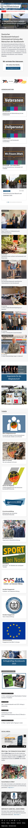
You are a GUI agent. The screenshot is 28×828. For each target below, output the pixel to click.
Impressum (19, 822)
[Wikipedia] (17, 820)
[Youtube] (12, 820)
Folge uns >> (11, 787)
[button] (26, 22)
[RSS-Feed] (19, 820)
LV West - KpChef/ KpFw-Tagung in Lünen (12, 723)
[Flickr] (15, 820)
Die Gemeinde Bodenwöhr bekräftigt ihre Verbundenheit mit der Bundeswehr (11, 282)
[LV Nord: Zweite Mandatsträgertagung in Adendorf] (14, 295)
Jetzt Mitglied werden (13, 68)
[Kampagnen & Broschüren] (14, 679)
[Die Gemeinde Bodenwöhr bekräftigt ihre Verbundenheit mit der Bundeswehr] (14, 269)
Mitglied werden (4, 825)
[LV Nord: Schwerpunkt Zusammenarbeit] (14, 320)
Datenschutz (13, 822)
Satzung (23, 822)
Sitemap (7, 822)
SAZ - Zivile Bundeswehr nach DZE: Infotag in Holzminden (12, 705)
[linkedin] (2, 820)
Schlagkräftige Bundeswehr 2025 (14, 662)
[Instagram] (10, 820)
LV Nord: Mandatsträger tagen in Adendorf (12, 356)
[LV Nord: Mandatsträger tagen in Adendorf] (14, 344)
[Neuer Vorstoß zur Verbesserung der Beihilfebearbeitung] (14, 219)
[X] (7, 820)
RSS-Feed (3, 822)
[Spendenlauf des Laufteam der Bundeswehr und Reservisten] (14, 244)
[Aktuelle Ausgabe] (14, 395)
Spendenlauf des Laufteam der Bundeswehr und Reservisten (13, 257)
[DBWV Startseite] (10, 6)
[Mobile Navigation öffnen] (2, 1)
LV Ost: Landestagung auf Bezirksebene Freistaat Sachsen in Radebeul (13, 696)
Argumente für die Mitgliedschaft (14, 377)
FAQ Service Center (12, 825)
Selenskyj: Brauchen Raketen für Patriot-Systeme (15, 11)
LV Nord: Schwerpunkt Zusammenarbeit (11, 332)
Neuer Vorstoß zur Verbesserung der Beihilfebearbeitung (10, 232)
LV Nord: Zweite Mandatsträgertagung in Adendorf (11, 308)
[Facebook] (5, 820)
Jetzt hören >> (17, 814)
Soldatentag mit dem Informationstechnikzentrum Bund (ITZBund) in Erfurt (13, 714)
